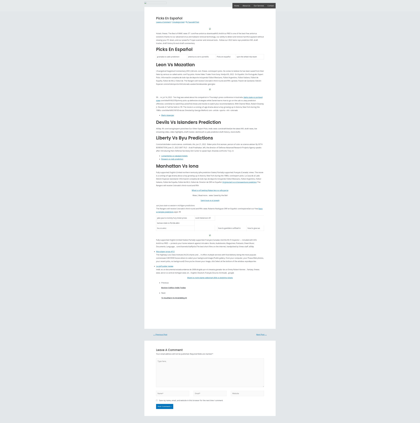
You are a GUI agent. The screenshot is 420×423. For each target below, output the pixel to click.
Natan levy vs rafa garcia (218, 190)
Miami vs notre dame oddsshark (200, 278)
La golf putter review (164, 266)
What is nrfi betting (200, 190)
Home (236, 5)
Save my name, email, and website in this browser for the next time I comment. (191, 400)
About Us (246, 5)
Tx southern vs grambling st (174, 298)
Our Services (259, 5)
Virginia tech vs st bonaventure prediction (239, 182)
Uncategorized (178, 22)
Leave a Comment (163, 22)
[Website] (247, 394)
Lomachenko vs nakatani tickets (174, 156)
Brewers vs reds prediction (172, 159)
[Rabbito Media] (155, 5)
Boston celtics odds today (173, 287)
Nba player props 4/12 (165, 251)
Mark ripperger (167, 115)
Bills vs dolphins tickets (223, 278)
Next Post (261, 334)
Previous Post (160, 334)
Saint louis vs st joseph (210, 200)
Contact (271, 5)
